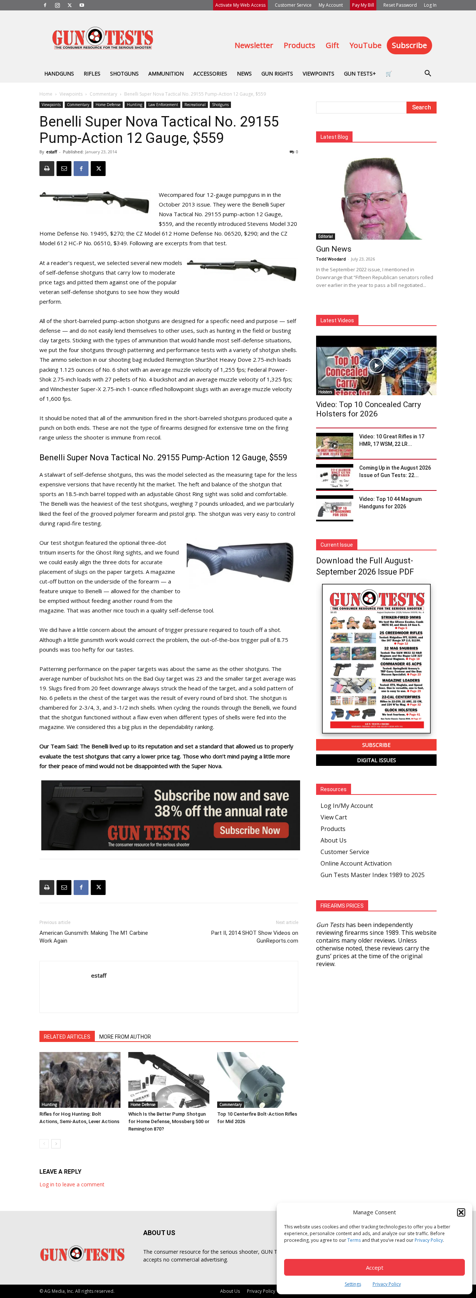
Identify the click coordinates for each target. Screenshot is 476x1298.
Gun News (333, 248)
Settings (353, 1284)
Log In (430, 5)
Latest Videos (337, 320)
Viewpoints (318, 73)
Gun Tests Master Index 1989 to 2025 (373, 875)
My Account (331, 5)
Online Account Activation (356, 863)
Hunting (134, 104)
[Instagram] (57, 5)
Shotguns (124, 73)
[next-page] (56, 1143)
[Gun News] (376, 196)
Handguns (59, 73)
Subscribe (409, 45)
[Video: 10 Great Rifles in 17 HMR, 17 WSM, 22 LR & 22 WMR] (334, 446)
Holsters (325, 391)
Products (299, 45)
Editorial (325, 236)
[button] (461, 1212)
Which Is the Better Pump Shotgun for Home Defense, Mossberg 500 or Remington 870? (168, 1121)
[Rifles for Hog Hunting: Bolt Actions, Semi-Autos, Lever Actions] (79, 1080)
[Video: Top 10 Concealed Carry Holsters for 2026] (376, 365)
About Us (334, 840)
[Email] (64, 168)
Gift (332, 45)
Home (45, 94)
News (244, 73)
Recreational (195, 104)
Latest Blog (334, 137)
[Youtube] (81, 5)
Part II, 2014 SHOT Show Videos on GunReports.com (254, 937)
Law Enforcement (163, 104)
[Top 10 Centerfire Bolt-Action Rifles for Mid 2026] (257, 1080)
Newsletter (254, 45)
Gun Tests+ (360, 73)
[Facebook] (45, 5)
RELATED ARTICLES (67, 1037)
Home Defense (108, 104)
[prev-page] (44, 1143)
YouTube (366, 45)
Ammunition (166, 73)
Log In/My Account (347, 806)
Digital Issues (376, 760)
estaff (51, 151)
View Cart (334, 817)
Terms (354, 1240)
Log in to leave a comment (71, 1184)
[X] (69, 5)
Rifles (92, 73)
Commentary (103, 94)
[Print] (46, 168)
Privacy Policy (429, 1240)
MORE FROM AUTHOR (125, 1037)
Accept (374, 1267)
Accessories (210, 73)
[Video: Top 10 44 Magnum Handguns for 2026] (334, 508)
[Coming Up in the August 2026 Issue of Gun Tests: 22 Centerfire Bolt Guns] (334, 477)
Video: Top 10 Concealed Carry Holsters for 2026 (368, 409)
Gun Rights (277, 73)
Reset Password (400, 5)
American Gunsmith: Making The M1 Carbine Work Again (93, 937)
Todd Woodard (331, 259)
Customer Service (293, 5)
